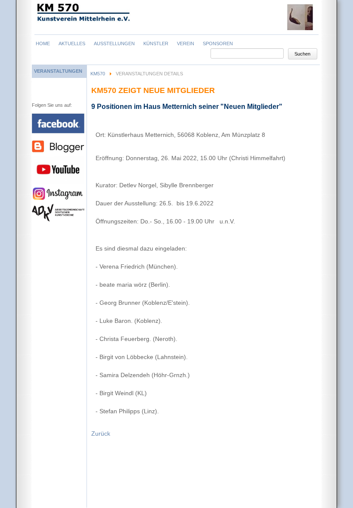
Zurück (100, 433)
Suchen (302, 53)
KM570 (97, 73)
